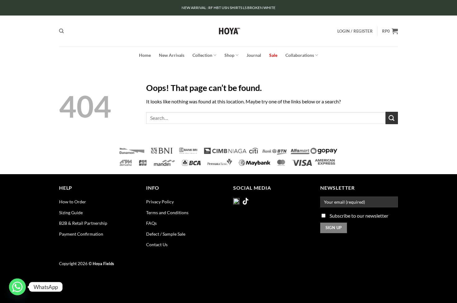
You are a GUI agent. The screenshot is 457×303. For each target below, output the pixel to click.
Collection (202, 55)
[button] (355, 31)
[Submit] (391, 118)
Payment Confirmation (81, 234)
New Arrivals (171, 55)
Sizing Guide (71, 212)
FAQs (151, 223)
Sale (273, 55)
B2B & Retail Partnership (83, 223)
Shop (229, 55)
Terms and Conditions (167, 212)
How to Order (72, 201)
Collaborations (299, 55)
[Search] (61, 31)
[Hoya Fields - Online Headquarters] (229, 31)
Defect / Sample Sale (165, 234)
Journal (254, 55)
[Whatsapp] (17, 286)
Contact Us (157, 244)
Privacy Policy (160, 201)
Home (145, 55)
